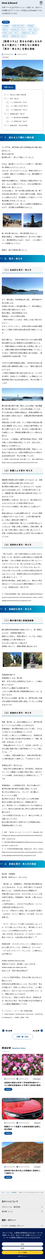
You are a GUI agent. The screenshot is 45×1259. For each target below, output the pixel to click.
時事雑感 (6, 22)
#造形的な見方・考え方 (29, 32)
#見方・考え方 (33, 29)
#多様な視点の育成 (18, 25)
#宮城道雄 (30, 25)
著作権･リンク (7, 1211)
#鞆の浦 (5, 36)
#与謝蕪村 (6, 25)
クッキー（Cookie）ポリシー (13, 1226)
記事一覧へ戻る (22, 1037)
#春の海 (5, 29)
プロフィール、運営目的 (11, 1207)
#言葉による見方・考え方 (10, 32)
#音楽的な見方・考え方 (18, 36)
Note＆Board (9, 3)
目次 (8, 87)
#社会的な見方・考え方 (18, 29)
